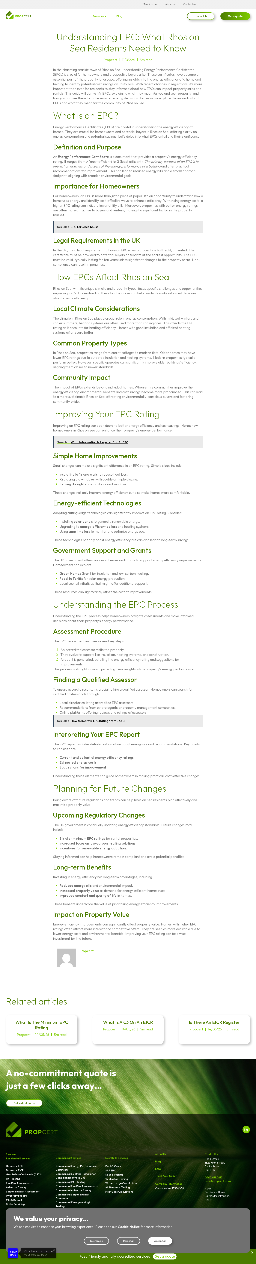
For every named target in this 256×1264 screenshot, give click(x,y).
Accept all (160, 1241)
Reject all (128, 1241)
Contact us (189, 4)
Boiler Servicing (15, 1204)
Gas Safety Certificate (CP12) (23, 1174)
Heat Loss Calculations (119, 1191)
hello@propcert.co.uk (218, 1181)
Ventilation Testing (116, 1179)
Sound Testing (114, 1174)
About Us (160, 1154)
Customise (96, 1241)
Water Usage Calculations (121, 1183)
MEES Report (14, 1200)
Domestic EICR (15, 1170)
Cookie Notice (129, 1227)
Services (98, 16)
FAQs (158, 1168)
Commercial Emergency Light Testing (73, 1204)
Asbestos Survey (16, 1187)
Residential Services (18, 1158)
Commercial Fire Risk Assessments (77, 1186)
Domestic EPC (14, 1166)
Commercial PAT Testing (70, 1182)
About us (170, 4)
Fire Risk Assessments (19, 1183)
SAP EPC (110, 1170)
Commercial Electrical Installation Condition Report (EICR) (76, 1175)
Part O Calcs (113, 1166)
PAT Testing (13, 1178)
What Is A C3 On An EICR (128, 1022)
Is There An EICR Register (214, 1022)
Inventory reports (17, 1195)
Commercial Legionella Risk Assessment (72, 1196)
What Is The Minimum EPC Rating (41, 1024)
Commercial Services (68, 1158)
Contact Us (212, 1154)
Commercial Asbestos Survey (73, 1190)
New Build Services (116, 1158)
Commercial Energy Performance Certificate (76, 1167)
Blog (119, 16)
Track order (151, 4)
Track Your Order (166, 1176)
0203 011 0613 (213, 1177)
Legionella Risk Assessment (22, 1191)
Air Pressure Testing (117, 1187)
